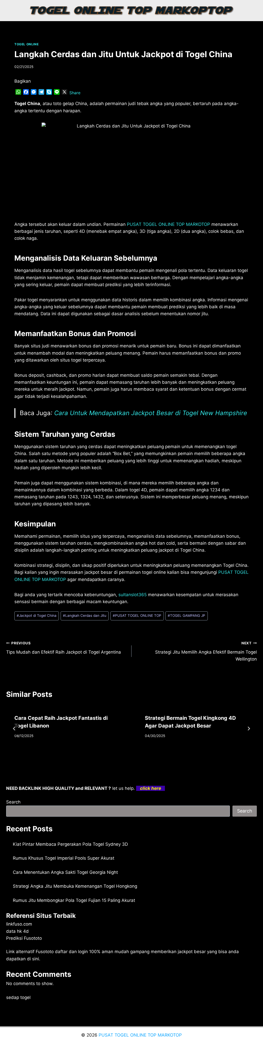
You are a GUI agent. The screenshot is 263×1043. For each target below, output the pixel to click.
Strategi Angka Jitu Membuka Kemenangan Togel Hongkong (75, 886)
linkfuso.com (19, 924)
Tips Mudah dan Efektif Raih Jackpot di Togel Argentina (63, 648)
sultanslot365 (132, 594)
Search (13, 802)
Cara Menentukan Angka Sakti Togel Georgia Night (65, 872)
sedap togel (18, 997)
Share (74, 92)
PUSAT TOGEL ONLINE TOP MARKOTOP (140, 1035)
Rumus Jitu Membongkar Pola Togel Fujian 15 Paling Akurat (74, 900)
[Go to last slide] (14, 728)
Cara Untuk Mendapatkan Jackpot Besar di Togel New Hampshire (150, 413)
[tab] (121, 755)
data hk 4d (17, 931)
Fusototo (45, 951)
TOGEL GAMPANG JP (186, 615)
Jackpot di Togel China (37, 615)
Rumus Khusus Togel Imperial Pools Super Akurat (63, 858)
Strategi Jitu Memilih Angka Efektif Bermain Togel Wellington (206, 651)
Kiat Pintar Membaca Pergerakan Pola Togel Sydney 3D (70, 844)
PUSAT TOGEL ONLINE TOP (137, 615)
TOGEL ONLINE (26, 44)
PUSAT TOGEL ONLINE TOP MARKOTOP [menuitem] (168, 224)
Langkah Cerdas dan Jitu (84, 615)
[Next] (249, 728)
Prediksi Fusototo (24, 938)
